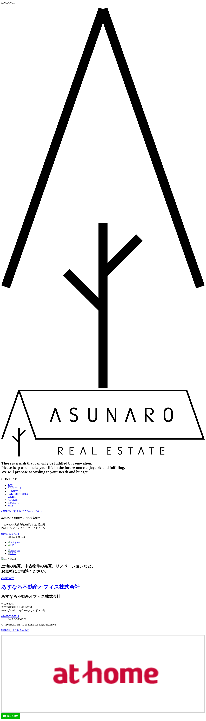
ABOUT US (14, 488)
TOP (10, 485)
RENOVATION (16, 491)
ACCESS (13, 499)
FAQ (10, 505)
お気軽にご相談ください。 (23, 511)
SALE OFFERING (18, 494)
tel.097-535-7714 (10, 533)
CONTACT (7, 578)
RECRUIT (13, 502)
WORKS (12, 496)
